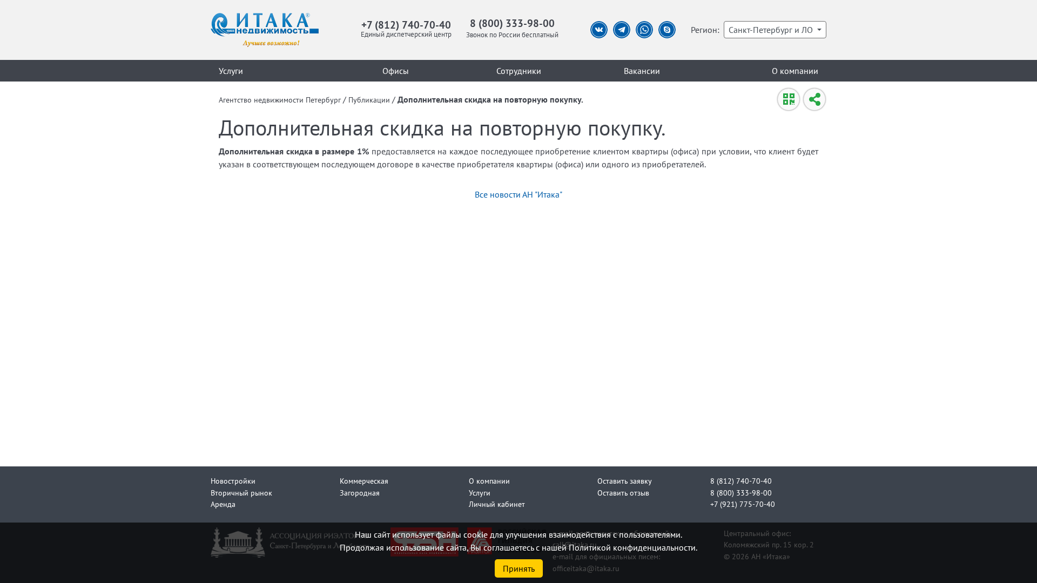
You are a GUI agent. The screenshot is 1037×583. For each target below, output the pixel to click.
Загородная (360, 492)
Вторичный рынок (241, 492)
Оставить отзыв (623, 492)
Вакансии (642, 70)
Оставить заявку (624, 481)
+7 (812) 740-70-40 (406, 24)
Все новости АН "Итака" (518, 194)
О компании (795, 70)
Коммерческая (364, 481)
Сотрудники (518, 70)
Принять (519, 568)
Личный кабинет (497, 504)
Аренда (223, 504)
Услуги (231, 70)
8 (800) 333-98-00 (512, 23)
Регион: (705, 29)
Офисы (395, 70)
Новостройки (233, 481)
